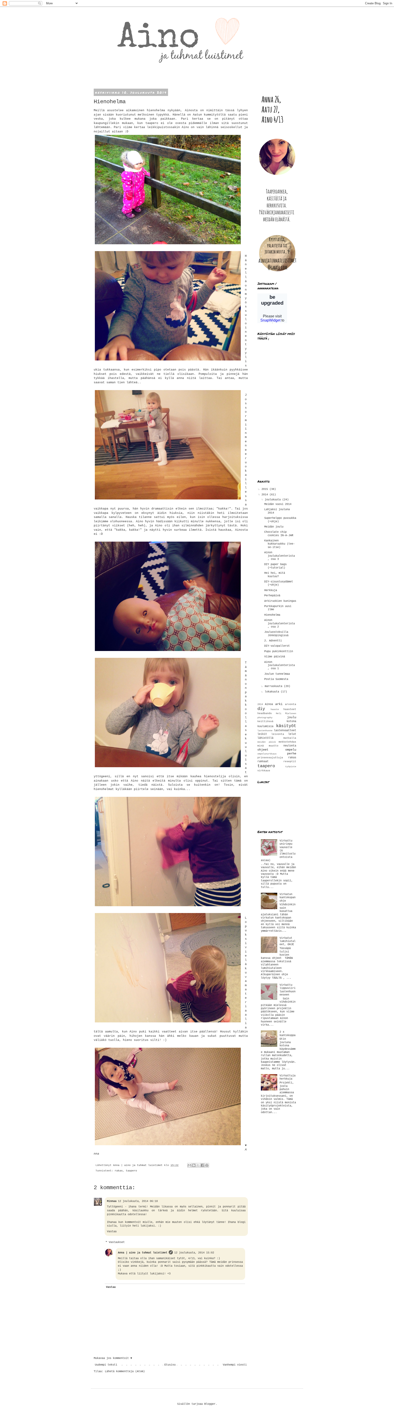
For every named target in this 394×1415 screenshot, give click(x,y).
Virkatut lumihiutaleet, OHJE (288, 941)
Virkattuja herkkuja (288, 1077)
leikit (262, 734)
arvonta (290, 704)
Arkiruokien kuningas (280, 601)
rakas (119, 1170)
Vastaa (112, 1231)
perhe (291, 753)
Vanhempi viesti (235, 1364)
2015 (266, 489)
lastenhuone (264, 730)
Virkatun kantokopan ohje (288, 898)
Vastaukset (117, 1242)
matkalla (289, 738)
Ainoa (269, 704)
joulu (291, 717)
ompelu (290, 749)
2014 (266, 494)
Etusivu (170, 1364)
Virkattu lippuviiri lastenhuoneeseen (288, 989)
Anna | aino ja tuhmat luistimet (142, 1252)
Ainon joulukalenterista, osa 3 (279, 556)
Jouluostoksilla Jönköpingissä (276, 633)
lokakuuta (273, 691)
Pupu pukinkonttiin (278, 651)
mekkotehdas (287, 742)
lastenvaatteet (285, 730)
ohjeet (262, 749)
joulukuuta (273, 499)
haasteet (289, 709)
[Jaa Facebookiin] (202, 1165)
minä (260, 745)
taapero (131, 1170)
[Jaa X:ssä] (198, 1165)
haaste (275, 709)
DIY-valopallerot (277, 646)
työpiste (290, 766)
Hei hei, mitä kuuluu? (274, 574)
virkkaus (263, 770)
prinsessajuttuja (270, 757)
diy (261, 708)
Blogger (209, 1404)
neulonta (289, 745)
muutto (273, 745)
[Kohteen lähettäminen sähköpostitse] (189, 1165)
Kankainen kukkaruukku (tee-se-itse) (279, 544)
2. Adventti (273, 640)
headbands (264, 713)
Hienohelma (272, 615)
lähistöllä (265, 738)
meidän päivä (266, 742)
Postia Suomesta (276, 679)
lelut (292, 734)
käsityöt (286, 725)
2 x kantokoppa (288, 1033)
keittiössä (265, 721)
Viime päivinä (274, 656)
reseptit (289, 761)
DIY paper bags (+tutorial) (275, 566)
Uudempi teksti (106, 1364)
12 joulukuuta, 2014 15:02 (194, 1252)
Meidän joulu (273, 526)
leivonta (277, 734)
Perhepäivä (272, 595)
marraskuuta (274, 686)
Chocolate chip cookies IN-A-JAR (278, 533)
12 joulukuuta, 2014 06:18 (138, 1201)
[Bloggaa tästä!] (194, 1165)
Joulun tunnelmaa (277, 674)
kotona (291, 721)
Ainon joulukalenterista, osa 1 (279, 665)
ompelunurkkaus (267, 754)
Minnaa (112, 1201)
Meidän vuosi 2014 (277, 504)
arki (279, 704)
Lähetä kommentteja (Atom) (125, 1371)
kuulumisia (265, 726)
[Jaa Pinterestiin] (207, 1165)
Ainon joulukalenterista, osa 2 (279, 623)
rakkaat (263, 761)
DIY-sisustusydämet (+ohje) (278, 583)
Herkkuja (270, 590)
